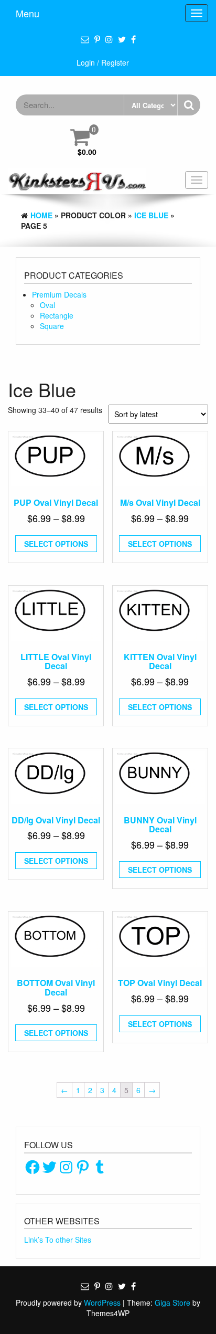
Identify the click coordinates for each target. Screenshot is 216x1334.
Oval (47, 305)
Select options (56, 543)
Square (52, 326)
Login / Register (103, 62)
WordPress (102, 1302)
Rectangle (56, 315)
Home (41, 215)
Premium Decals (59, 294)
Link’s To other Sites (57, 1239)
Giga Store (172, 1302)
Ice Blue (151, 215)
